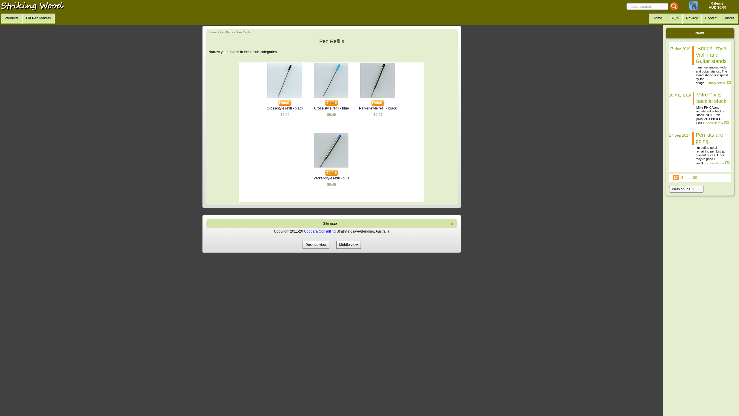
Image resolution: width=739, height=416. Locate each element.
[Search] (674, 6)
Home (212, 32)
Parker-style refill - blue (331, 178)
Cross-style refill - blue (331, 108)
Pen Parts (226, 32)
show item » (716, 83)
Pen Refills (243, 32)
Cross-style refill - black (285, 108)
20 (695, 178)
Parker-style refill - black (378, 108)
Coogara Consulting (320, 231)
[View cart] (693, 9)
